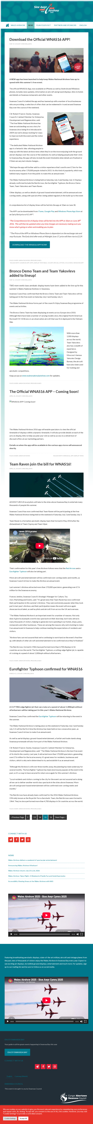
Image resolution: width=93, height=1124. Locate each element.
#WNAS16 (66, 456)
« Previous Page (17, 817)
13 (34, 817)
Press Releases (36, 260)
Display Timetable (40, 263)
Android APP (24, 263)
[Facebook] (16, 839)
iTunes (41, 211)
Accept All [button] (23, 1118)
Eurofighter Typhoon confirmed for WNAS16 (45, 669)
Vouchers (69, 263)
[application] (46, 915)
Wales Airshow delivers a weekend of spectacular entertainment (32, 860)
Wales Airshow (46, 8)
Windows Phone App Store (69, 211)
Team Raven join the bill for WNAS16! (40, 464)
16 (51, 817)
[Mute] (78, 934)
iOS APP (50, 263)
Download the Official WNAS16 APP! (39, 39)
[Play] (11, 934)
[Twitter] (22, 839)
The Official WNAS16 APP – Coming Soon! (44, 391)
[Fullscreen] (81, 934)
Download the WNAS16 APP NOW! (29, 245)
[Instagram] (28, 839)
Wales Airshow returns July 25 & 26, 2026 (24, 871)
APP (72, 456)
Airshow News (24, 260)
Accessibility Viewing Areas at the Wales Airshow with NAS (30, 881)
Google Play (49, 211)
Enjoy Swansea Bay (17, 1052)
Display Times (79, 456)
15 (45, 817)
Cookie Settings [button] (10, 1118)
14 (40, 817)
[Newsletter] (10, 839)
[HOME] (7, 25)
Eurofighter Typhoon (18, 571)
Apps (31, 263)
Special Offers (58, 263)
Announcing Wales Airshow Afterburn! (23, 865)
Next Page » (60, 817)
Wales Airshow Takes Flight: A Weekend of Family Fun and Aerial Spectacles (36, 876)
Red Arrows (71, 568)
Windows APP (78, 263)
